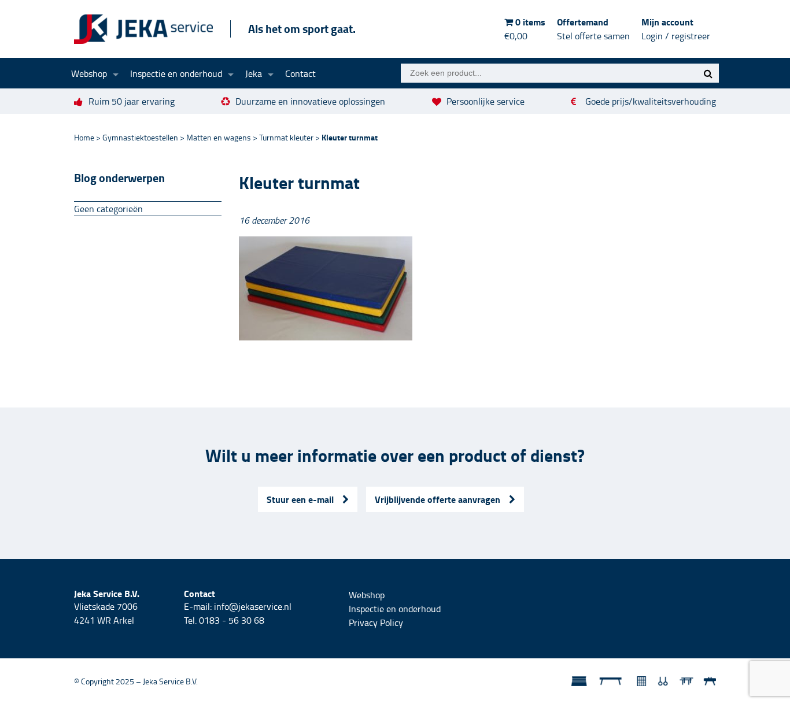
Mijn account (675, 28)
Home (84, 137)
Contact (300, 73)
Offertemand (593, 28)
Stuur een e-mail (300, 499)
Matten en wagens (218, 137)
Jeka (253, 73)
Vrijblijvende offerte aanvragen (437, 499)
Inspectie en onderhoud (176, 73)
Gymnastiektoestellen (140, 137)
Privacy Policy (376, 622)
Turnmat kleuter (286, 137)
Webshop (89, 73)
